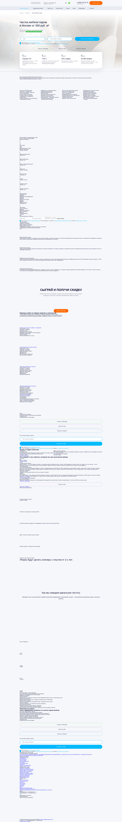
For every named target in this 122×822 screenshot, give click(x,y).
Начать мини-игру (61, 310)
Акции (74, 8)
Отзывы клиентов (24, 781)
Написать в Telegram (81, 48)
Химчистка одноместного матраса (28, 366)
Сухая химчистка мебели (71, 754)
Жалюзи (41, 755)
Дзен (43, 789)
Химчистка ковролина (25, 775)
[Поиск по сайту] (66, 3)
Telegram (73, 3)
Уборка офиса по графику (26, 771)
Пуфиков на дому (32, 755)
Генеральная (23, 758)
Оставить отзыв (23, 461)
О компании (22, 784)
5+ (20, 144)
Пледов (26, 755)
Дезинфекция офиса (24, 776)
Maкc (71, 3)
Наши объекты (59, 8)
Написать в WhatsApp (43, 48)
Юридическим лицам (38, 8)
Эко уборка (22, 762)
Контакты (92, 8)
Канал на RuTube (48, 789)
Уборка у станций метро (25, 765)
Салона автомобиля (29, 754)
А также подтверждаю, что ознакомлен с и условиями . (45, 43)
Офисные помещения (25, 768)
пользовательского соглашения (62, 43)
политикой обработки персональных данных (44, 43)
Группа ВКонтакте (37, 789)
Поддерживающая (24, 757)
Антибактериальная (24, 761)
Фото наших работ (24, 780)
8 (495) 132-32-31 (82, 2)
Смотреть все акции (24, 455)
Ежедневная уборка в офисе (26, 773)
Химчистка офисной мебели (26, 774)
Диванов (44, 754)
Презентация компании (25, 821)
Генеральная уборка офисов (26, 769)
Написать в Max (62, 48)
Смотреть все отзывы (25, 477)
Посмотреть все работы (25, 394)
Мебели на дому (38, 754)
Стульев (37, 755)
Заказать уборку (60, 218)
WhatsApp (69, 3)
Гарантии (22, 785)
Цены (21, 779)
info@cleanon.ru (80, 3)
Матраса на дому (61, 754)
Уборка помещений (24, 777)
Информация (82, 8)
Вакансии (22, 786)
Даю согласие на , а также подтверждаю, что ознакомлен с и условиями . (54, 220)
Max (21, 789)
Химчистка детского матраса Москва (28, 347)
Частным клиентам (24, 8)
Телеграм (24, 789)
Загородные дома (24, 763)
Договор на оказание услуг (26, 788)
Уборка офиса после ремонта (27, 770)
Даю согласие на (30, 42)
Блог (21, 787)
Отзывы (68, 8)
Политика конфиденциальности (45, 819)
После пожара (23, 760)
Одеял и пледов (80, 754)
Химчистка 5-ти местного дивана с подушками (30, 327)
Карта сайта (22, 783)
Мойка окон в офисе (24, 772)
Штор (47, 754)
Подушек (55, 754)
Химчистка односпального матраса (28, 386)
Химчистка (22, 754)
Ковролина (50, 754)
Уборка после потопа (25, 766)
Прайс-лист (50, 8)
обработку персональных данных (34, 42)
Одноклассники (29, 789)
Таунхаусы (22, 764)
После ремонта (23, 759)
